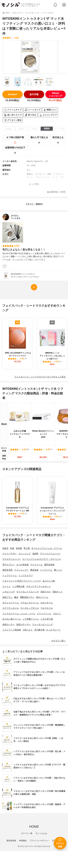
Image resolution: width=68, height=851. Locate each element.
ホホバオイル (46, 603)
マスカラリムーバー (11, 559)
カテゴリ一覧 (26, 833)
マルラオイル (46, 608)
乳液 (12, 548)
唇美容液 (34, 570)
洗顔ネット (57, 592)
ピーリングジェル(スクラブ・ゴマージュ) (41, 559)
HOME (34, 826)
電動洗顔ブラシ (27, 597)
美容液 (19, 548)
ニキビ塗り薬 (46, 619)
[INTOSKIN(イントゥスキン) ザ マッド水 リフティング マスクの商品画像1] (30, 57)
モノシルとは (41, 833)
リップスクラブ (25, 575)
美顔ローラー (8, 624)
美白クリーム (42, 597)
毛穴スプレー (8, 564)
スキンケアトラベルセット (38, 586)
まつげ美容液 (22, 564)
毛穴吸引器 (39, 630)
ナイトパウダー (9, 553)
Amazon (12, 94)
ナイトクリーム (44, 613)
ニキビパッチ (8, 592)
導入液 (27, 548)
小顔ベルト (27, 630)
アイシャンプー (21, 570)
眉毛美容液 (49, 564)
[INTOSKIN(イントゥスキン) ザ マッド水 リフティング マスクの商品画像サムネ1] (7, 81)
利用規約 (23, 840)
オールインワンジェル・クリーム (46, 548)
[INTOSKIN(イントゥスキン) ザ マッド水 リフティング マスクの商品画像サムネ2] (17, 81)
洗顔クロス (45, 592)
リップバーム (46, 570)
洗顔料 (35, 553)
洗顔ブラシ (7, 597)
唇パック (58, 570)
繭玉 (16, 597)
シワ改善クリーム (30, 619)
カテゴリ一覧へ (58, 641)
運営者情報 (11, 840)
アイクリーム (36, 564)
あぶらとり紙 (49, 581)
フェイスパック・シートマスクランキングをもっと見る (40, 377)
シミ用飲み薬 (18, 586)
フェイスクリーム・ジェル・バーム (18, 613)
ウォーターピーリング (42, 624)
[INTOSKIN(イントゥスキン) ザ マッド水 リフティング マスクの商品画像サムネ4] (38, 81)
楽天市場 (34, 94)
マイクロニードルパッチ (27, 592)
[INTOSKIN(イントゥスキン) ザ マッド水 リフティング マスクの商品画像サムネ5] (49, 81)
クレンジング (24, 553)
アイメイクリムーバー (50, 553)
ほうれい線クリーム (11, 619)
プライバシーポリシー (39, 840)
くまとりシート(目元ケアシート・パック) (21, 581)
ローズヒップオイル (29, 608)
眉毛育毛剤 (7, 570)
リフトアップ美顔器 (11, 630)
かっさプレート (53, 630)
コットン (6, 586)
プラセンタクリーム (29, 603)
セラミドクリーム (10, 603)
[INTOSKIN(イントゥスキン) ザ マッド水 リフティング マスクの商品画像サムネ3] (28, 81)
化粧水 (5, 548)
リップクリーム (9, 575)
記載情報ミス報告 (57, 192)
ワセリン (57, 613)
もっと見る (34, 184)
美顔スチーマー (23, 624)
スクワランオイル (10, 608)
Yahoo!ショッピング (55, 94)
